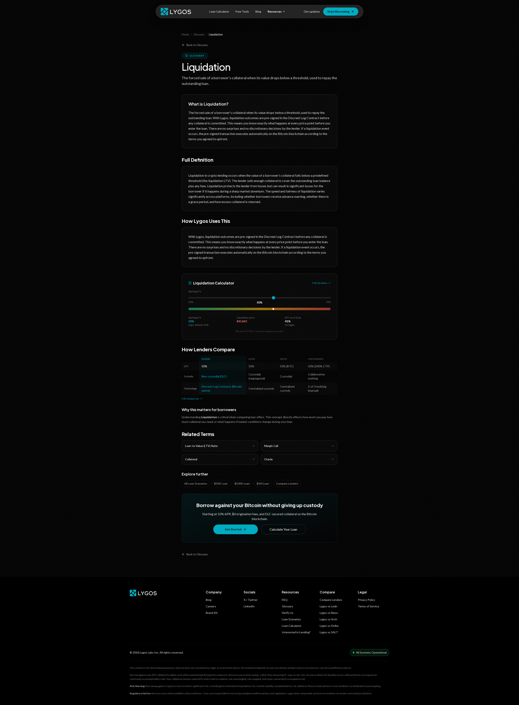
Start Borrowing (338, 11)
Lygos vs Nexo (329, 612)
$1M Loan (263, 483)
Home (185, 34)
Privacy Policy (366, 599)
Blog (258, 11)
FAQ (284, 599)
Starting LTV (194, 291)
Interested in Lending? (296, 632)
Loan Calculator (219, 11)
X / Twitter (250, 599)
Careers (211, 606)
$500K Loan (242, 483)
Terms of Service (368, 606)
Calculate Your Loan (283, 529)
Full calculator (319, 282)
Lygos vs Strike (329, 625)
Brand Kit (212, 612)
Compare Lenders (287, 483)
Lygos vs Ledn (328, 606)
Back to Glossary (197, 45)
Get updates (312, 11)
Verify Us (287, 612)
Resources (275, 11)
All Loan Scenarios (195, 483)
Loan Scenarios (291, 619)
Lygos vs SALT (329, 632)
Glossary (199, 34)
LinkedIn (249, 606)
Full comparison (190, 398)
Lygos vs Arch (328, 619)
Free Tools (242, 11)
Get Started (233, 529)
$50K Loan (221, 483)
